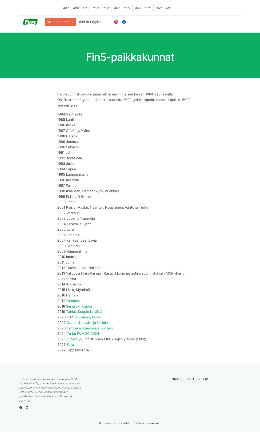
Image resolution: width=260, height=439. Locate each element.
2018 (76, 8)
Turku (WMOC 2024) (83, 334)
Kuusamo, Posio (88, 317)
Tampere (73, 301)
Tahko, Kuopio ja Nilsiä (84, 312)
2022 (106, 8)
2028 (169, 8)
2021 (96, 8)
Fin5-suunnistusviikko (148, 423)
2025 (138, 8)
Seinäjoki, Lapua (79, 306)
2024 (127, 8)
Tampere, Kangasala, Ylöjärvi (90, 328)
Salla (70, 345)
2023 (117, 8)
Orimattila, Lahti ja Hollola (87, 323)
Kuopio (72, 339)
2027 (159, 8)
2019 (86, 8)
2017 (66, 8)
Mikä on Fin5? (58, 22)
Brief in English (90, 22)
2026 (148, 8)
